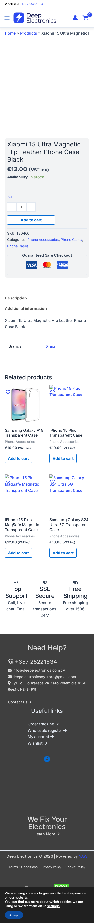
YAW (83, 856)
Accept (14, 915)
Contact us (18, 702)
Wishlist (36, 743)
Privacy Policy (51, 867)
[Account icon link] (75, 17)
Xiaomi (52, 346)
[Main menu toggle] (7, 18)
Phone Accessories (43, 239)
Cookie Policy (75, 867)
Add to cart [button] (18, 458)
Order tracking (41, 724)
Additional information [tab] (26, 308)
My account (39, 736)
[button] (9, 196)
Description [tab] (16, 298)
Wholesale (12, 4)
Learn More (45, 834)
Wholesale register (45, 730)
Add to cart (31, 220)
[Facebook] (47, 759)
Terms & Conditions (23, 867)
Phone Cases (71, 239)
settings (53, 906)
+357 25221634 (32, 4)
